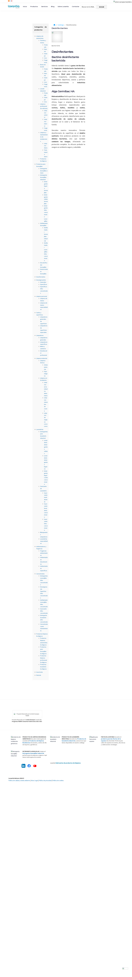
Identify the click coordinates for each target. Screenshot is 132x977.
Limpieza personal (41, 296)
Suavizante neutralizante (45, 497)
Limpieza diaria (45, 146)
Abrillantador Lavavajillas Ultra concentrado (46, 251)
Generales (43, 282)
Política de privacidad (45, 780)
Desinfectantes (40, 277)
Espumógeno (45, 374)
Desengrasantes (41, 280)
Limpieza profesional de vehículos (44, 106)
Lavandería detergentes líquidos (46, 462)
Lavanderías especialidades (44, 541)
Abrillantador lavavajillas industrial (46, 234)
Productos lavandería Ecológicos (43, 667)
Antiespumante (46, 367)
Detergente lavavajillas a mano (43, 171)
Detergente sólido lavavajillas (46, 199)
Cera (45, 58)
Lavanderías (39, 429)
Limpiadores (39, 335)
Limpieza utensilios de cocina (46, 404)
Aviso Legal (34, 780)
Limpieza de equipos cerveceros (45, 419)
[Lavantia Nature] (54, 25)
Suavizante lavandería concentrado (46, 510)
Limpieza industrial (41, 358)
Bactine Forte (56, 46)
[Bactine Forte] (57, 36)
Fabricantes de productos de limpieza (68, 763)
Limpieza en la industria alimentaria (46, 389)
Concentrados (40, 574)
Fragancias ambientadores (44, 553)
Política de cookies (58, 780)
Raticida (38, 675)
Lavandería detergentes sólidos (46, 447)
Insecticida (39, 672)
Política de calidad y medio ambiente (19, 780)
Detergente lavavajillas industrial (43, 177)
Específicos (43, 284)
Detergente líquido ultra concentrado (46, 477)
